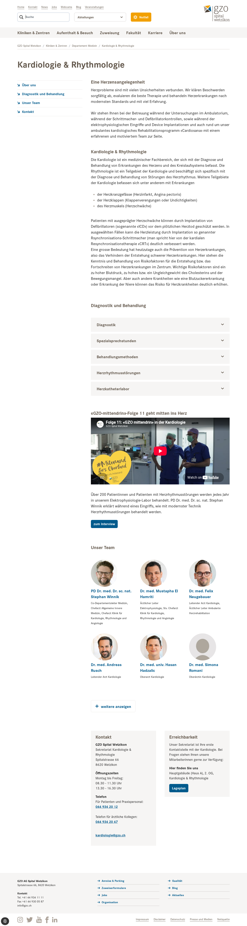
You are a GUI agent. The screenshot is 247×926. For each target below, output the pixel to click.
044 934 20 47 (107, 821)
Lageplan (179, 787)
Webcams (66, 7)
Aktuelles (178, 895)
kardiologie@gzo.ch (110, 835)
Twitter (29, 919)
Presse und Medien (201, 919)
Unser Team (31, 102)
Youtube (39, 919)
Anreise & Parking (113, 881)
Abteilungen (86, 17)
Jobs (54, 7)
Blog (78, 7)
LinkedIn (54, 919)
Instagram (20, 920)
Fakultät (133, 32)
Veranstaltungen (94, 7)
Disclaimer (160, 919)
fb (47, 920)
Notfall (143, 17)
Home (20, 7)
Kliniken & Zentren (33, 32)
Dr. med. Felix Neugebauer (201, 593)
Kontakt (32, 7)
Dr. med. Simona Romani (203, 667)
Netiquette (223, 919)
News (44, 7)
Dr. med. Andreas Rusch (106, 667)
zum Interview (104, 523)
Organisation (110, 902)
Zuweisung (109, 32)
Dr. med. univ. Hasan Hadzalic (158, 667)
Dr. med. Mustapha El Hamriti (159, 593)
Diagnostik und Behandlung (43, 93)
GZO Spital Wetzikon (29, 45)
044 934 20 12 (107, 806)
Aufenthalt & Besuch (75, 32)
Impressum (142, 919)
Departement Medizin (84, 45)
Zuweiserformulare (114, 888)
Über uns (177, 32)
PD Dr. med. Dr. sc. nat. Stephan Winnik (111, 593)
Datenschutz (177, 919)
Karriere (155, 32)
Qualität (177, 881)
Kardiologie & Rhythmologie (118, 45)
